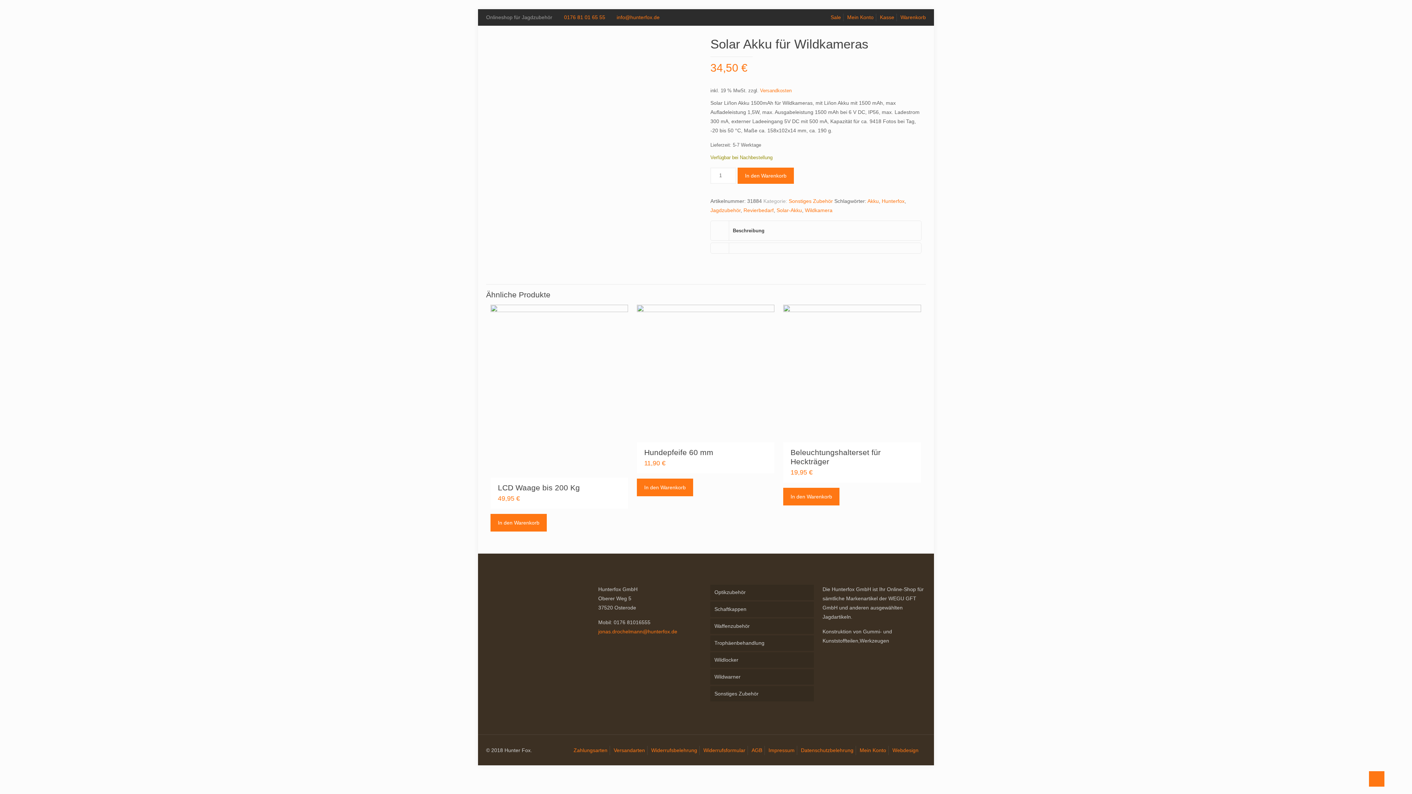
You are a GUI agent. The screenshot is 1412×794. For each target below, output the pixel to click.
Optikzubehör (730, 592)
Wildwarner (727, 677)
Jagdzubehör (725, 210)
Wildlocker (726, 660)
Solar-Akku (789, 210)
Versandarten (629, 750)
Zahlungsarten (590, 750)
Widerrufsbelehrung (674, 750)
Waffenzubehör (732, 626)
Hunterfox (893, 201)
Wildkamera (818, 210)
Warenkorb (913, 17)
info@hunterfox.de (638, 17)
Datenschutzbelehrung (827, 750)
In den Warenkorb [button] (518, 523)
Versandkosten (776, 90)
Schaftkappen (730, 609)
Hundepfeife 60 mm (678, 452)
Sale (836, 17)
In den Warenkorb (766, 176)
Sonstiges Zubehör (811, 201)
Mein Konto (860, 17)
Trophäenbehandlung (739, 643)
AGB (757, 750)
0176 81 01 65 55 (584, 17)
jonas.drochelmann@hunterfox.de (637, 631)
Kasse (887, 17)
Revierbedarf (759, 210)
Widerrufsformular (724, 750)
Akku (873, 201)
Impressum (782, 750)
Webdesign (905, 750)
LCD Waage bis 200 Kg (539, 487)
